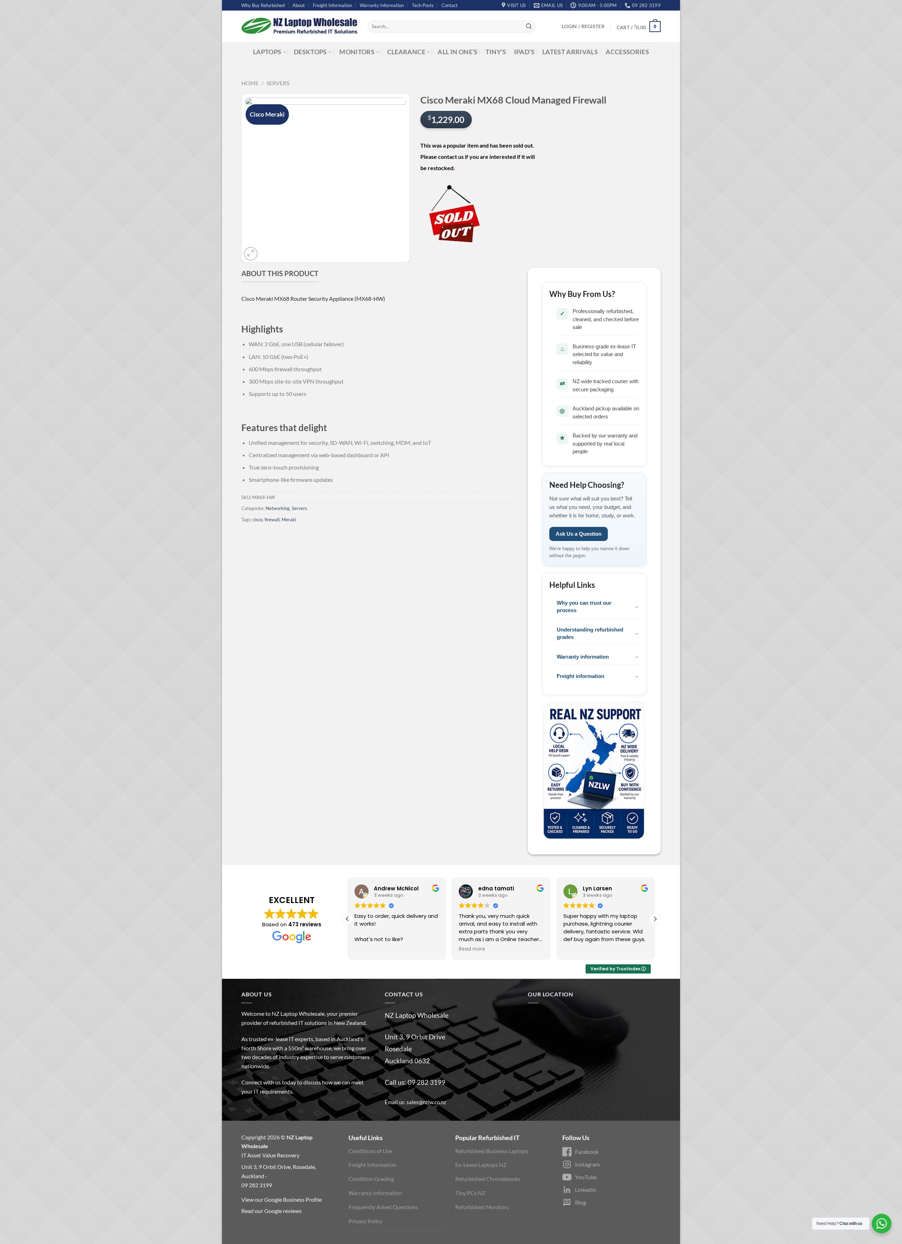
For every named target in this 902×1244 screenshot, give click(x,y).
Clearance (406, 52)
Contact (449, 5)
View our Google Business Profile (281, 1199)
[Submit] (529, 27)
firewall (272, 519)
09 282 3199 (426, 1082)
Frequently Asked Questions (383, 1206)
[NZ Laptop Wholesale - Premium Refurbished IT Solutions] (299, 26)
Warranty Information (382, 5)
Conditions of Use (370, 1150)
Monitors (357, 52)
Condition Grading (371, 1178)
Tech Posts (423, 5)
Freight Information (332, 5)
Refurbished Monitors (482, 1206)
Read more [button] (472, 949)
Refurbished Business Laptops (491, 1150)
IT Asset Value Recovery (270, 1155)
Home (250, 83)
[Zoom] (251, 254)
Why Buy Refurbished (263, 5)
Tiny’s (496, 52)
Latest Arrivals (570, 52)
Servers (277, 83)
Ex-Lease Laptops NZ (481, 1164)
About (298, 5)
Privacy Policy (365, 1221)
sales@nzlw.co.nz (426, 1102)
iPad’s (524, 52)
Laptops (267, 52)
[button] (655, 919)
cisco (257, 519)
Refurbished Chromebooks (487, 1178)
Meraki (289, 519)
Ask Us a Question (578, 534)
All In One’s (457, 52)
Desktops (310, 52)
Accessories (627, 52)
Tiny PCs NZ (470, 1192)
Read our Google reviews (271, 1210)
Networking (278, 508)
